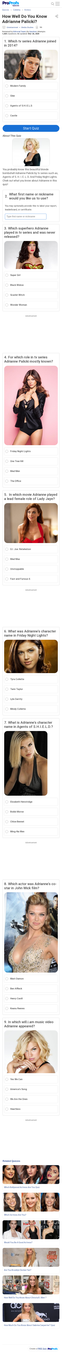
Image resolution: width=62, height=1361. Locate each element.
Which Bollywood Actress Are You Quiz (22, 1187)
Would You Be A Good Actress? (18, 1242)
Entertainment (12, 27)
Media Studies (27, 27)
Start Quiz (31, 128)
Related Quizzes (11, 1161)
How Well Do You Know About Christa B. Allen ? (25, 1297)
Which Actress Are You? (15, 1215)
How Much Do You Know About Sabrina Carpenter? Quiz (29, 1325)
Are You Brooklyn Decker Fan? (17, 1270)
